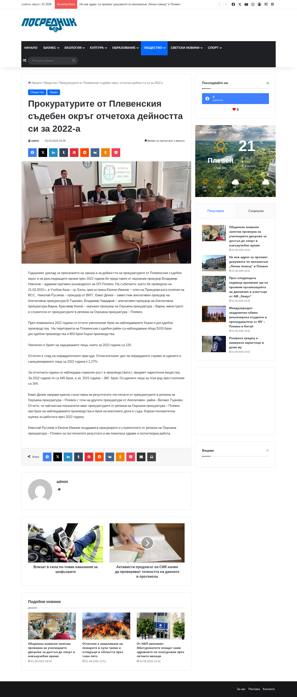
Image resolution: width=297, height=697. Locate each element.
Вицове (208, 450)
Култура (97, 47)
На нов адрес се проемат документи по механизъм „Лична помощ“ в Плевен (129, 4)
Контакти (269, 689)
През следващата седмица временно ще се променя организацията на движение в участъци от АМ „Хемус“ (248, 287)
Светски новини (185, 47)
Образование (123, 47)
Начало (30, 47)
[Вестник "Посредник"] (49, 25)
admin (35, 140)
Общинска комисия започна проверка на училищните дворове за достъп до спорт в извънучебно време (248, 236)
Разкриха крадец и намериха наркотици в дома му (246, 342)
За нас (241, 689)
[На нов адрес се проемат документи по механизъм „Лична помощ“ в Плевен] (214, 263)
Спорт (213, 47)
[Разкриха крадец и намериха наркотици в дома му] (214, 344)
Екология (73, 47)
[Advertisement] (235, 401)
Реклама (254, 689)
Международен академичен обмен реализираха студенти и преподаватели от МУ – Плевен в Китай (248, 317)
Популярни (215, 211)
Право (54, 92)
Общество (153, 47)
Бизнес (49, 47)
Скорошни (256, 211)
